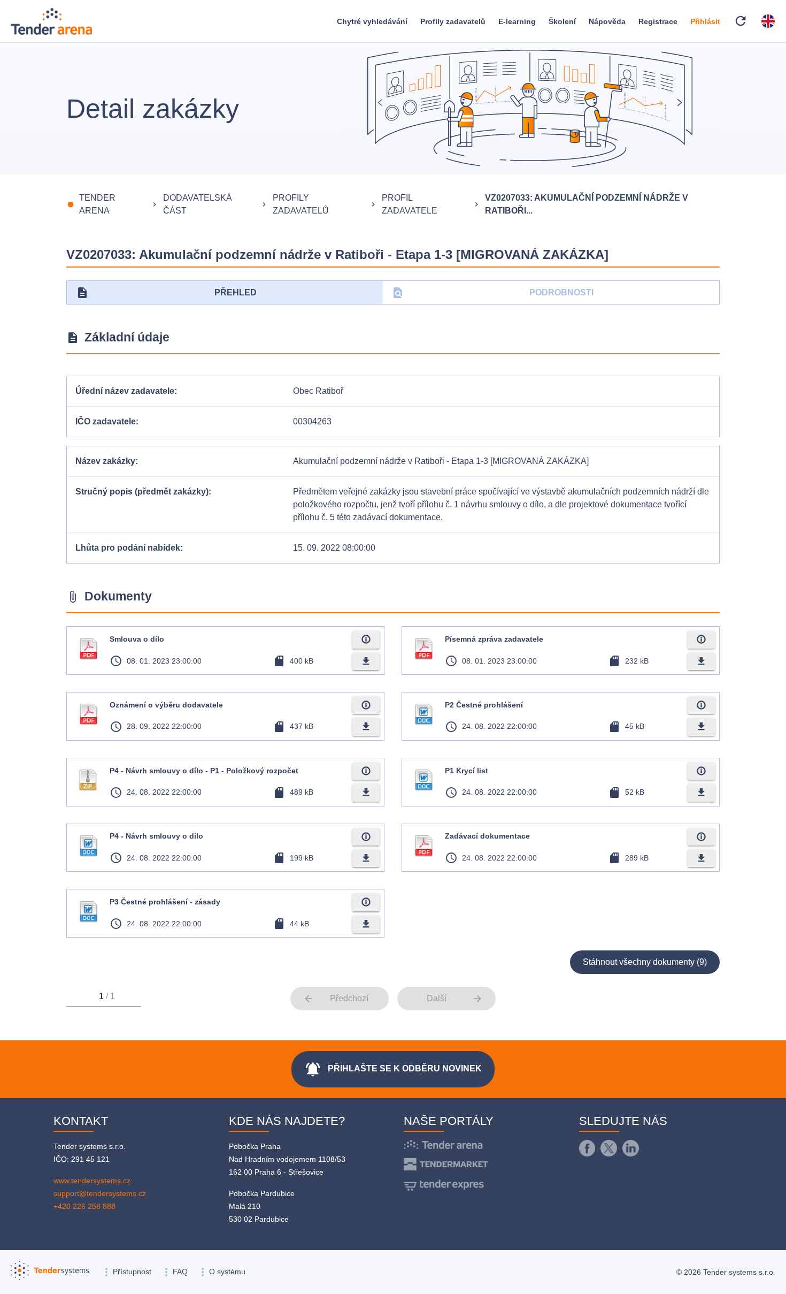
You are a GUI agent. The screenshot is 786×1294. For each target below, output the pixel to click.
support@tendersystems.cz (99, 1193)
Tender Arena (97, 204)
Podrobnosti (492, 292)
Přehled (166, 292)
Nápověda (607, 21)
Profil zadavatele (409, 204)
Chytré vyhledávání (372, 21)
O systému (227, 1271)
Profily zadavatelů (453, 21)
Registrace (657, 21)
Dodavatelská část (197, 204)
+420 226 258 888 (84, 1206)
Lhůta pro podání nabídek (127, 547)
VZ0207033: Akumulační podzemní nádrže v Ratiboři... (586, 204)
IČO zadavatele (105, 421)
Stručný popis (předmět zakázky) (142, 491)
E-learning (517, 21)
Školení (562, 21)
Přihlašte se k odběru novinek (393, 1069)
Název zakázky (105, 461)
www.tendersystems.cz (91, 1180)
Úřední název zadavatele (124, 390)
